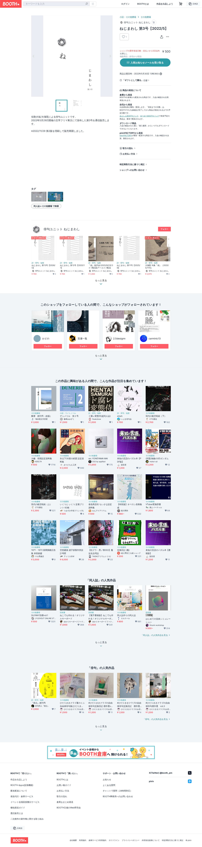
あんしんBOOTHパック (129, 116)
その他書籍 (146, 17)
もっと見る (101, 355)
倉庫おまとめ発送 (65, 802)
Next (110, 56)
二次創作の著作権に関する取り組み (27, 819)
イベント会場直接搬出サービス (24, 802)
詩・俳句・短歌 (38, 263)
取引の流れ (128, 148)
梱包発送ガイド (17, 807)
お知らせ (107, 779)
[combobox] (56, 3)
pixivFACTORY (126, 135)
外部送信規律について (151, 840)
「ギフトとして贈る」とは (135, 80)
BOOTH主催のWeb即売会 (69, 807)
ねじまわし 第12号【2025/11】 (72, 266)
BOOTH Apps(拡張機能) (21, 785)
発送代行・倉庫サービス (21, 796)
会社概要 (73, 840)
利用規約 (82, 840)
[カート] (153, 22)
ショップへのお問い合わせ (132, 170)
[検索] (86, 4)
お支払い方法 (129, 154)
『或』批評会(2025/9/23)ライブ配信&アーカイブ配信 (100, 266)
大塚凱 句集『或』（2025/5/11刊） (157, 266)
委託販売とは (16, 813)
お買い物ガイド (64, 785)
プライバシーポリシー (130, 840)
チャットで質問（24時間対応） (117, 790)
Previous (33, 56)
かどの (45, 338)
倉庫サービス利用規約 (97, 840)
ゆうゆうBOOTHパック (149, 116)
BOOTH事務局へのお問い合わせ (118, 796)
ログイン (125, 4)
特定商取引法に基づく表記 (132, 164)
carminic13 (155, 338)
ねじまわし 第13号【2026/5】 (43, 266)
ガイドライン (114, 840)
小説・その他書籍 (128, 17)
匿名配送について (18, 790)
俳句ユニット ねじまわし (62, 229)
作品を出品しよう (164, 4)
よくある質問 (109, 785)
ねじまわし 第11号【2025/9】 (128, 266)
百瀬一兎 (82, 338)
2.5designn (119, 338)
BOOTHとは (143, 4)
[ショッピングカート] (181, 4)
